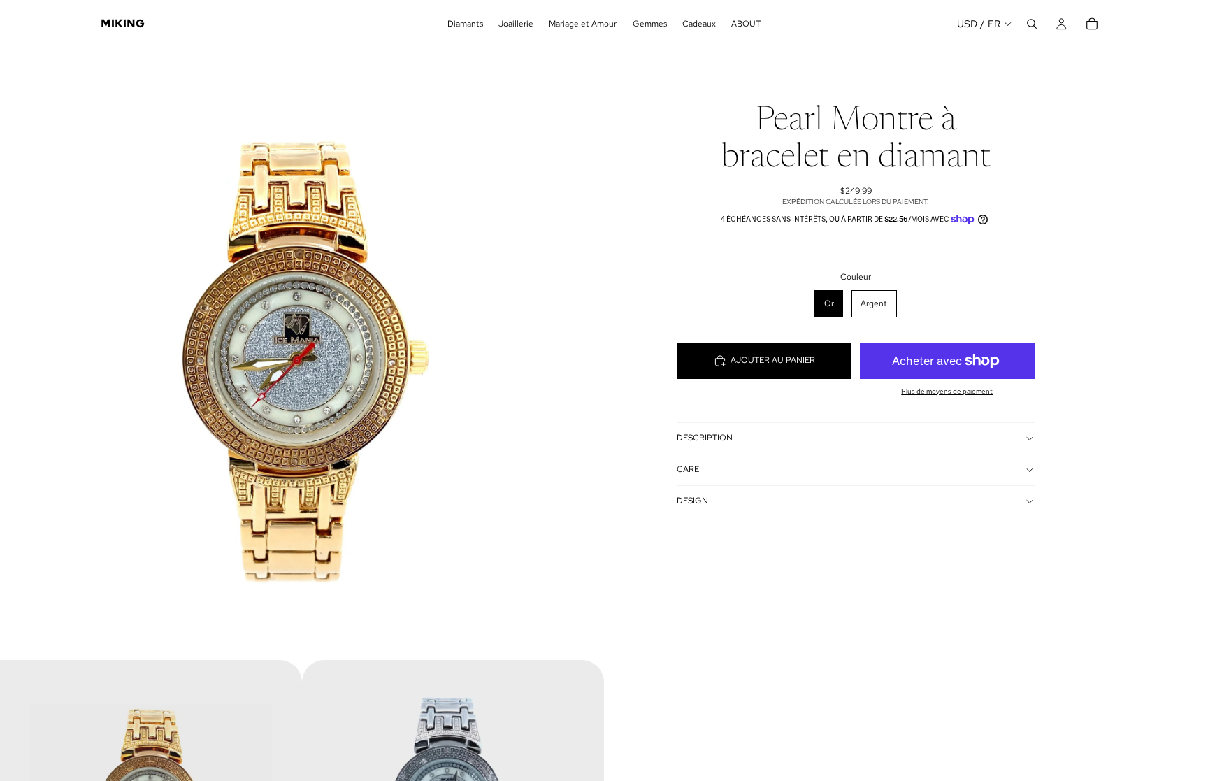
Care (688, 469)
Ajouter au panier (773, 360)
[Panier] (1092, 23)
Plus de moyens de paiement (947, 391)
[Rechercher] (1031, 23)
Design (692, 500)
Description (705, 437)
